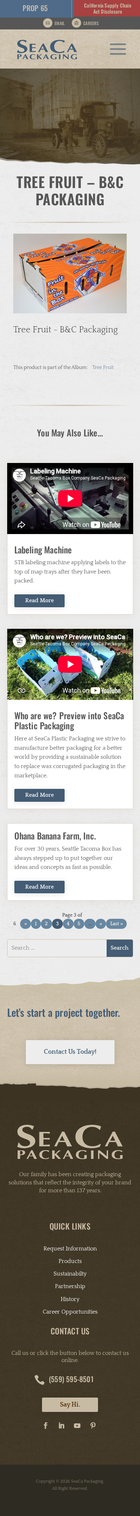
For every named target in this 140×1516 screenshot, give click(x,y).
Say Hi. (70, 1404)
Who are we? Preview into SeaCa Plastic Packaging (69, 720)
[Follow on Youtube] (77, 1425)
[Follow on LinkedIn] (61, 1425)
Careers (91, 23)
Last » (116, 924)
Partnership (70, 1286)
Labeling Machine (43, 549)
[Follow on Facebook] (45, 1425)
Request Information (70, 1248)
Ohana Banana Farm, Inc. (55, 835)
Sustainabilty (70, 1274)
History (70, 1299)
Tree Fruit (103, 367)
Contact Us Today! (70, 1052)
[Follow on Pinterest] (93, 1425)
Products (70, 1261)
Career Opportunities (70, 1312)
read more (39, 600)
